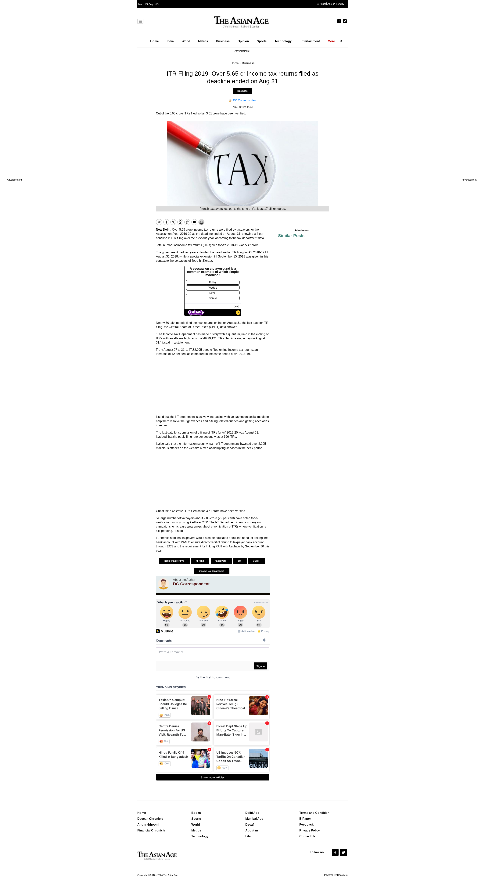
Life (248, 836)
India (170, 41)
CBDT (256, 561)
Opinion (243, 41)
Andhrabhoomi (148, 824)
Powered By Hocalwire (336, 875)
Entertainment (310, 41)
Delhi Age (252, 812)
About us (252, 830)
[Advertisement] (213, 385)
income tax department (212, 571)
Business (223, 41)
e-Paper (321, 3)
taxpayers (221, 561)
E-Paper (305, 818)
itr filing (200, 561)
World (186, 41)
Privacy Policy (309, 830)
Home (154, 41)
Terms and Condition (314, 812)
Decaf (249, 824)
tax (240, 561)
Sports (262, 41)
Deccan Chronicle (150, 818)
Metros (203, 41)
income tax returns (174, 561)
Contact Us (307, 836)
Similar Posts (291, 235)
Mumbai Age (254, 818)
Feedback (306, 824)
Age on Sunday (335, 3)
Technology (283, 41)
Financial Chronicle (151, 830)
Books (196, 812)
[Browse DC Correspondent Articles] (163, 583)
